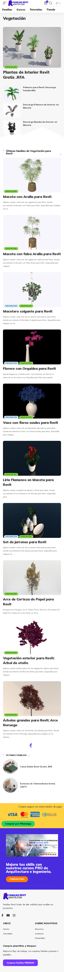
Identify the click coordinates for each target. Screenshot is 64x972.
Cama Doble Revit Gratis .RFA (36, 766)
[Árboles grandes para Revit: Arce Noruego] (32, 698)
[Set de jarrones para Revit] (32, 520)
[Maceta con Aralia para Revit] (32, 175)
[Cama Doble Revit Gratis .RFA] (10, 766)
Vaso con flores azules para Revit (30, 422)
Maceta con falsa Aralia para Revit (32, 254)
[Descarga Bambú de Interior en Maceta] (12, 127)
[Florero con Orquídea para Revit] (32, 347)
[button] (5, 3)
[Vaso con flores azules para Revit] (32, 401)
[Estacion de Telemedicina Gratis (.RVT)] (10, 785)
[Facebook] (2, 915)
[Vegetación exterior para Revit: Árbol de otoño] (32, 636)
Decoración (11, 306)
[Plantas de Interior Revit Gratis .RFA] (32, 47)
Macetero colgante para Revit (27, 311)
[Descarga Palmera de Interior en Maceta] (12, 110)
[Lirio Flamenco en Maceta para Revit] (32, 458)
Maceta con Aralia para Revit (27, 196)
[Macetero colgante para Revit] (32, 289)
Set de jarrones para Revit (24, 542)
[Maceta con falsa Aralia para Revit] (32, 232)
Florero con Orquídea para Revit (29, 368)
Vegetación (11, 67)
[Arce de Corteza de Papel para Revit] (32, 577)
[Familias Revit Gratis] (18, 3)
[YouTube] (8, 915)
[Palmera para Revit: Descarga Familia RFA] (12, 93)
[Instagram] (14, 915)
